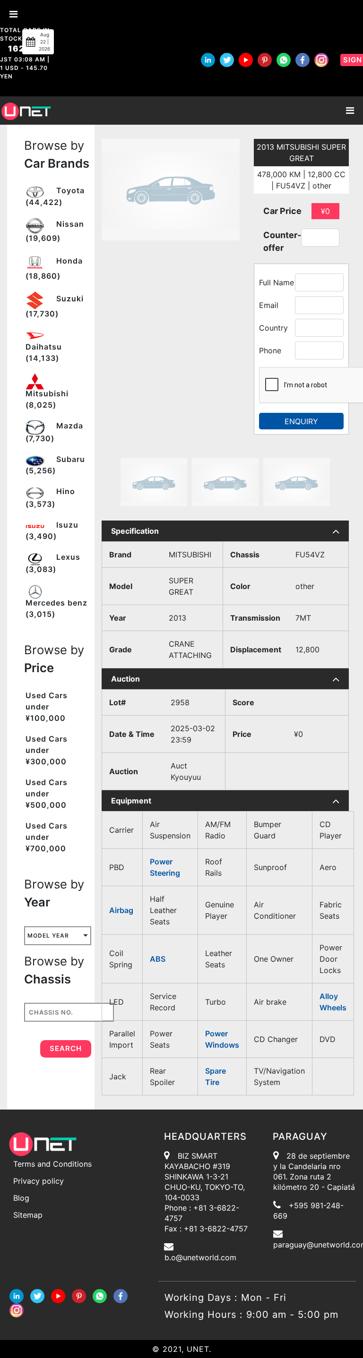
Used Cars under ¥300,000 (47, 750)
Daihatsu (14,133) (44, 352)
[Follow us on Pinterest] (264, 60)
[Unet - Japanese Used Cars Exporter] (26, 110)
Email (268, 305)
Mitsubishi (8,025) (47, 399)
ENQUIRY (301, 421)
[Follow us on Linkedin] (16, 1295)
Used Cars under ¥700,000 (47, 837)
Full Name (276, 282)
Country (273, 328)
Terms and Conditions (52, 1164)
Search (66, 1048)
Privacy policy (38, 1181)
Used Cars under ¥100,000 (47, 707)
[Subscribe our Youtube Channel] (245, 60)
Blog (21, 1198)
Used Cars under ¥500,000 (47, 793)
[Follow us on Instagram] (321, 60)
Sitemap (28, 1215)
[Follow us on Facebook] (302, 60)
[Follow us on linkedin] (208, 60)
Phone (270, 350)
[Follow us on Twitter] (226, 60)
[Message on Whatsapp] (283, 60)
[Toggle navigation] (350, 110)
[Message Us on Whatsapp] (99, 1295)
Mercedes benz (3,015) (56, 608)
